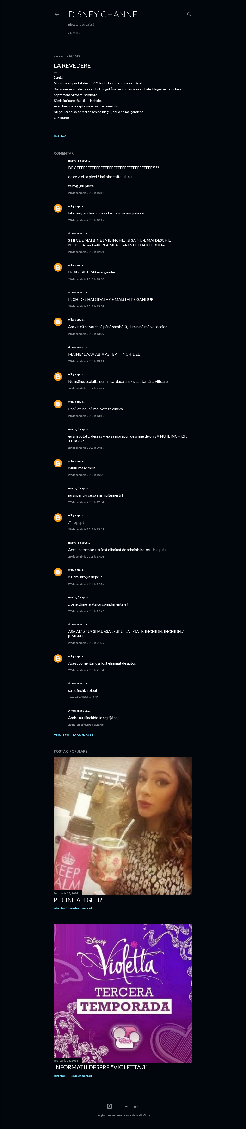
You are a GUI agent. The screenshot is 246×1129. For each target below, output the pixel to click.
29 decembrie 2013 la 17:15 (86, 584)
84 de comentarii (81, 1075)
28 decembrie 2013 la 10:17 (86, 220)
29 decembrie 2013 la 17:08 (86, 556)
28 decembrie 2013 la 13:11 (86, 361)
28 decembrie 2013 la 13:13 (86, 388)
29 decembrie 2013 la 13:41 (86, 529)
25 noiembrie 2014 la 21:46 (86, 724)
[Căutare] (189, 13)
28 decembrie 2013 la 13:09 (86, 334)
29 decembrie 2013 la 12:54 (86, 502)
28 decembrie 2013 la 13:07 (86, 306)
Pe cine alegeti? (78, 899)
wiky (71, 206)
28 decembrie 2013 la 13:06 (86, 279)
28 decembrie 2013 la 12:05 (86, 251)
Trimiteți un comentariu (74, 735)
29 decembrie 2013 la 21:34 (86, 670)
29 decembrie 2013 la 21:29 (86, 643)
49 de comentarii (81, 908)
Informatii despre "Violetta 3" (101, 1067)
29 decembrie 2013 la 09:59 (86, 447)
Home (75, 33)
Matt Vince (143, 1115)
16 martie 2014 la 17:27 (83, 697)
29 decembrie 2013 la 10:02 (86, 475)
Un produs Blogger (127, 1106)
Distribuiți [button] (60, 136)
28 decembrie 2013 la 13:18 (86, 416)
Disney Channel (105, 14)
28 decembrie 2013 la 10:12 (86, 193)
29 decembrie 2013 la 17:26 (86, 611)
